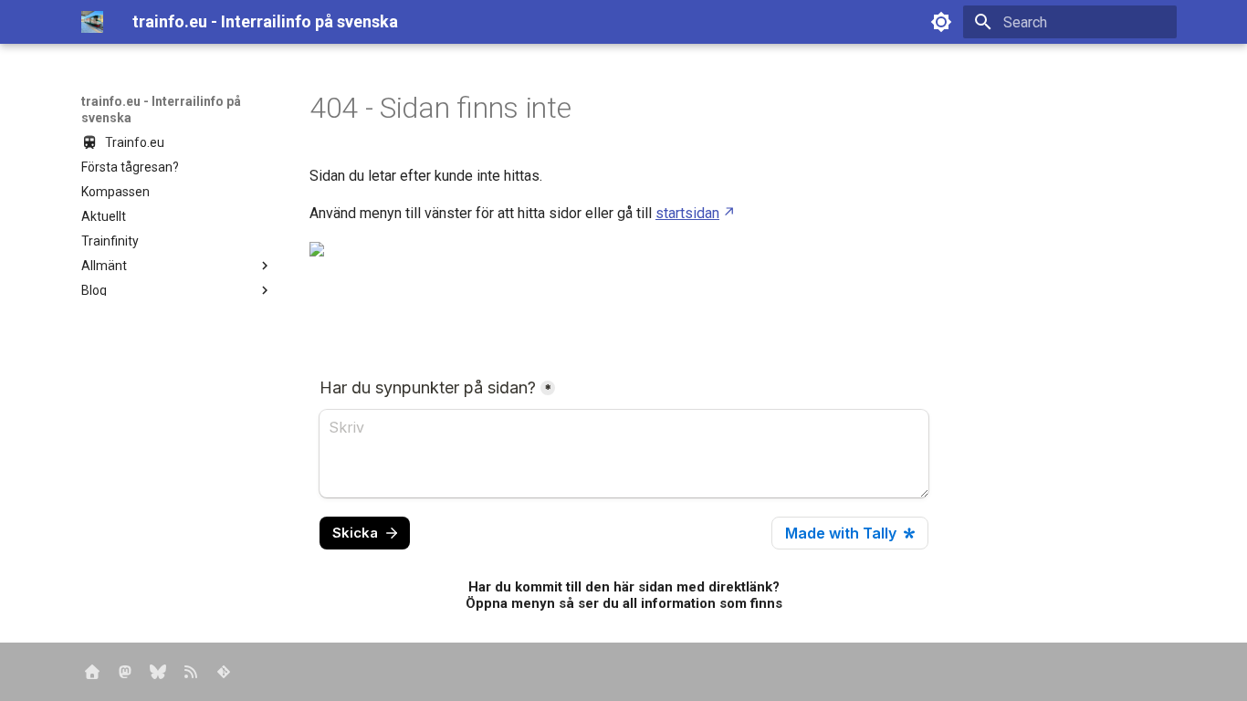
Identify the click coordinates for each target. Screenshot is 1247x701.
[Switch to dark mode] (941, 22)
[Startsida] (92, 671)
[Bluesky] (158, 671)
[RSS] (190, 671)
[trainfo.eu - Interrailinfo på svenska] (92, 22)
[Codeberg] (223, 671)
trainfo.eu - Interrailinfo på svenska (161, 109)
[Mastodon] (125, 671)
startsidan (687, 213)
